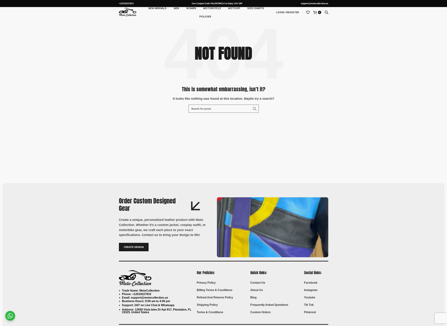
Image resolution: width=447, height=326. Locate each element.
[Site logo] (127, 12)
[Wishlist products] (307, 12)
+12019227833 (126, 3)
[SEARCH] (255, 109)
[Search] (326, 12)
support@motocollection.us (314, 3)
